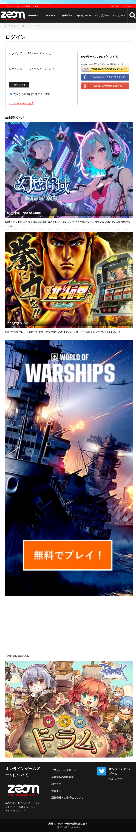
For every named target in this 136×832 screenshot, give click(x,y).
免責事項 (56, 790)
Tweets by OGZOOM (17, 655)
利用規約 (56, 783)
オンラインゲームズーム (16, 26)
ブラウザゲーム (101, 15)
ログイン (127, 6)
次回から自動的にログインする (31, 94)
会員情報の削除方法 (62, 776)
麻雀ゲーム (67, 15)
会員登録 (114, 6)
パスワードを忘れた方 (21, 103)
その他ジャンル (84, 15)
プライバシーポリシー (63, 770)
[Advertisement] (69, 625)
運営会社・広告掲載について (67, 797)
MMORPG (33, 15)
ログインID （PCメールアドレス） (31, 53)
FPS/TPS (50, 15)
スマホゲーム (118, 15)
